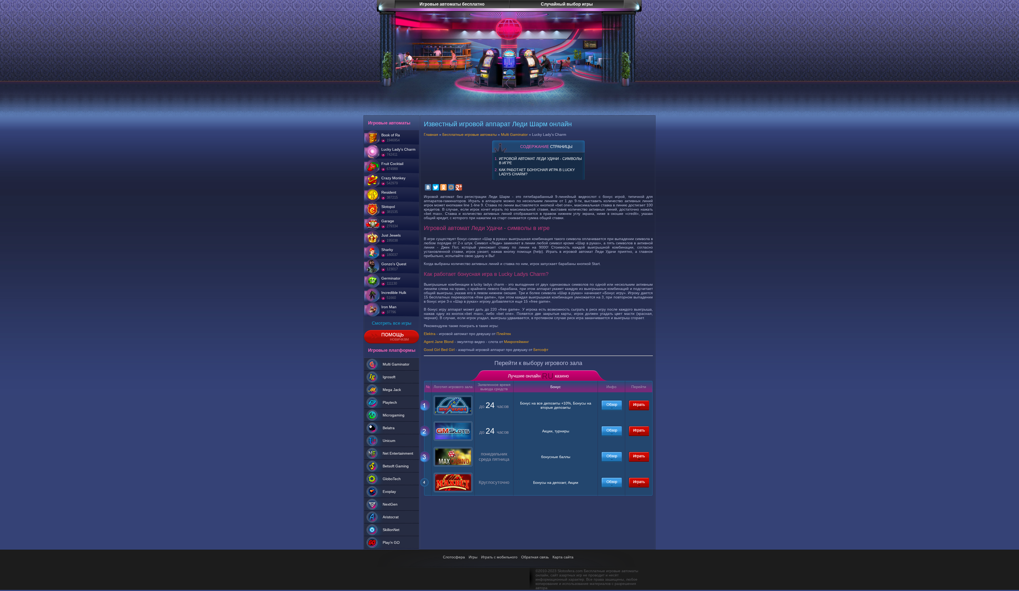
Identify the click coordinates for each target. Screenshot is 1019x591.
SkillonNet (391, 530)
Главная (431, 134)
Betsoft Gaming (396, 466)
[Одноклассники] (443, 187)
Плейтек (503, 334)
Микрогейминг (516, 342)
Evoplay (389, 491)
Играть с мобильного (499, 557)
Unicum (389, 440)
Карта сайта (562, 557)
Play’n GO (391, 542)
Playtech (390, 402)
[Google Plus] (459, 187)
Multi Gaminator (396, 364)
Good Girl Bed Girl (439, 349)
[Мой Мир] (451, 187)
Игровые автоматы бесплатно (452, 4)
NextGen (390, 504)
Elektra (429, 334)
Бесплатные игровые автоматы (469, 134)
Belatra (389, 428)
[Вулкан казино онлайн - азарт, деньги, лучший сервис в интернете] (611, 405)
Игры (473, 557)
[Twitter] (436, 187)
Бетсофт (540, 349)
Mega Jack (392, 390)
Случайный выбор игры (567, 4)
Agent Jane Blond (439, 342)
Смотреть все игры (391, 323)
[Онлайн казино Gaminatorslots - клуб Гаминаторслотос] (611, 431)
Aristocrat (391, 517)
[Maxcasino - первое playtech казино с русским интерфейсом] (611, 456)
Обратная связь (535, 557)
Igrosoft (389, 377)
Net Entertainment (398, 453)
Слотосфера (454, 557)
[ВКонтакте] (428, 187)
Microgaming (393, 415)
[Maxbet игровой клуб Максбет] (611, 482)
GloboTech (392, 479)
